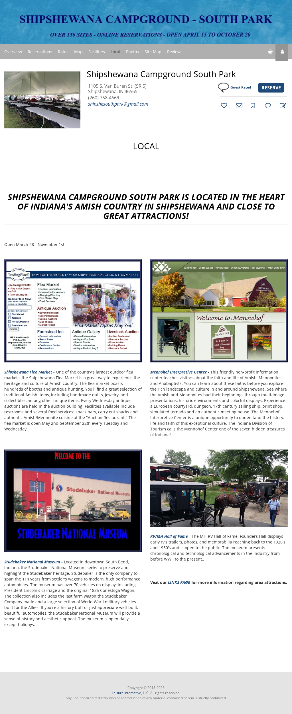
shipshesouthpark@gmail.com (118, 104)
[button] (281, 52)
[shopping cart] (270, 52)
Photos (132, 51)
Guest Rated (240, 87)
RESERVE (271, 88)
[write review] (282, 105)
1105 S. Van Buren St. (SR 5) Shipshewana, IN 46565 (117, 88)
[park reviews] (267, 105)
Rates (63, 51)
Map (78, 51)
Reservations (40, 51)
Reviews (174, 51)
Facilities (96, 51)
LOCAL (146, 146)
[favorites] (223, 105)
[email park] (238, 105)
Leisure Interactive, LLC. (130, 692)
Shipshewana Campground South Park (161, 74)
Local (115, 51)
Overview (13, 51)
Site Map (153, 51)
